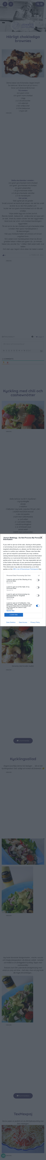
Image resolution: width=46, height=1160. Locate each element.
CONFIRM (14, 615)
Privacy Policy (35, 622)
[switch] (37, 580)
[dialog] (23, 580)
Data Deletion (11, 622)
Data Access (23, 622)
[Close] (42, 538)
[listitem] (23, 575)
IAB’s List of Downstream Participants (25, 569)
